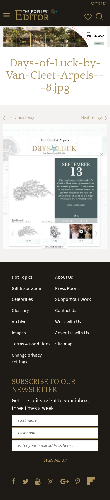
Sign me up (55, 460)
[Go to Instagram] (50, 481)
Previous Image (22, 117)
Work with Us (68, 321)
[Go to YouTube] (38, 481)
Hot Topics (22, 277)
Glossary (20, 310)
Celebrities (22, 299)
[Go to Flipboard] (91, 481)
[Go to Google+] (64, 481)
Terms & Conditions (31, 344)
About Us (64, 277)
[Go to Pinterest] (77, 481)
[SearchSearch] (99, 19)
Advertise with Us (72, 332)
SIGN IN (98, 4)
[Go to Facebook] (14, 481)
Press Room (67, 288)
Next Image (91, 117)
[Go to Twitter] (25, 481)
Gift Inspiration (26, 288)
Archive (19, 321)
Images (19, 332)
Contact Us (65, 310)
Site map (63, 344)
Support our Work (73, 299)
